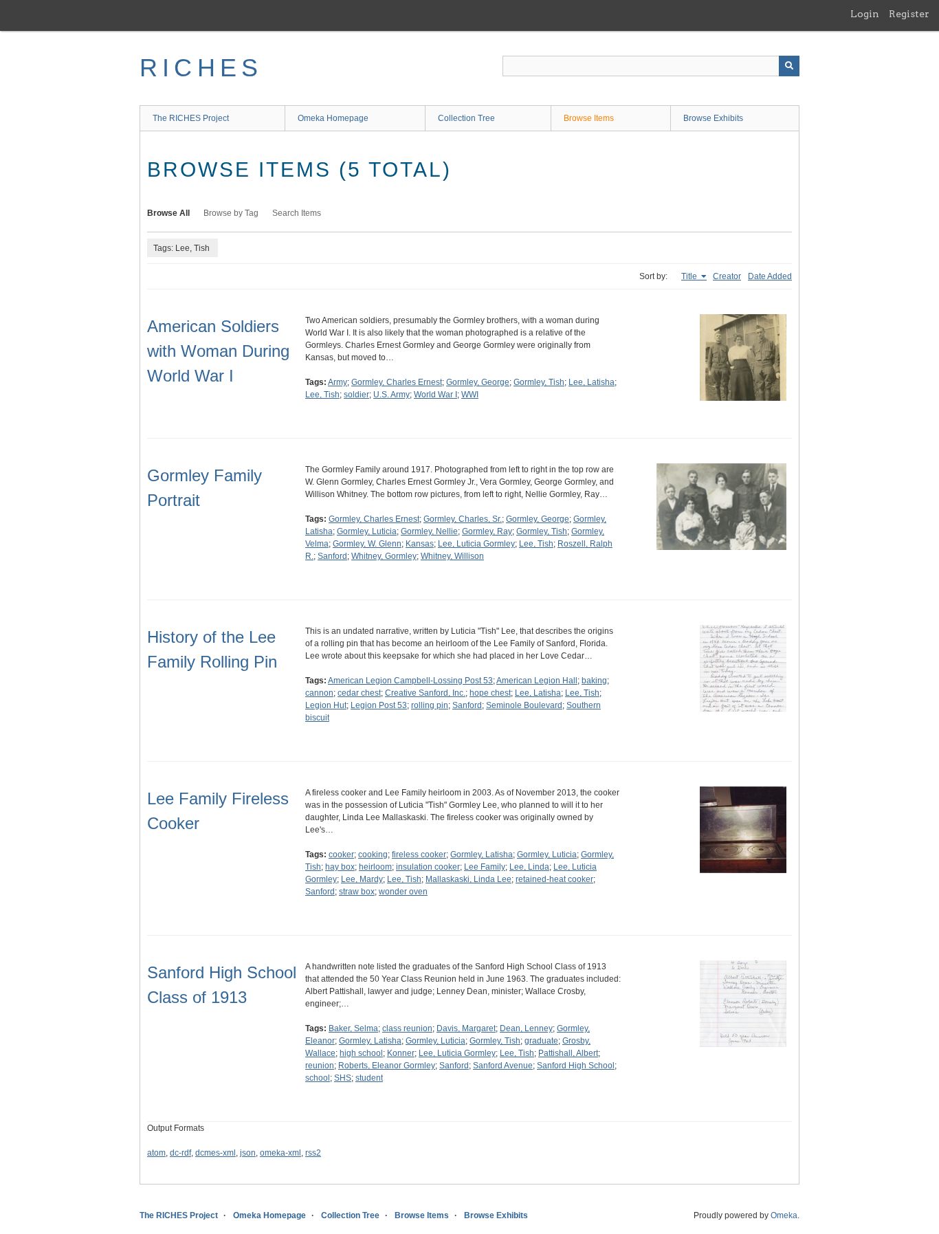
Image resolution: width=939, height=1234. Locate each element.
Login (864, 13)
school (317, 1078)
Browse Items (589, 118)
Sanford (332, 556)
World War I (435, 394)
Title (690, 276)
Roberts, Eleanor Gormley (386, 1065)
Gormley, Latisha (481, 854)
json (248, 1153)
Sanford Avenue (503, 1065)
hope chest (490, 693)
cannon (319, 693)
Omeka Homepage (333, 118)
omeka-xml (280, 1153)
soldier (356, 394)
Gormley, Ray (487, 531)
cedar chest (359, 693)
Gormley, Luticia (367, 531)
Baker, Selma (353, 1028)
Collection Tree (466, 118)
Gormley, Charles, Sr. (462, 519)
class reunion (407, 1028)
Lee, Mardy (362, 879)
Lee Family (484, 867)
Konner (401, 1053)
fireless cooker (419, 854)
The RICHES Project (191, 118)
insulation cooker (428, 867)
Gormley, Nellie (429, 531)
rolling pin (429, 705)
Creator (727, 276)
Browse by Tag (230, 213)
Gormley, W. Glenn (367, 544)
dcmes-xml (215, 1153)
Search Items (296, 213)
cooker (341, 854)
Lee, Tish (322, 394)
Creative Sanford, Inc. (425, 693)
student (369, 1078)
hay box (340, 867)
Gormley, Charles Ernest (396, 382)
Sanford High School (576, 1065)
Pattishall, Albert (568, 1053)
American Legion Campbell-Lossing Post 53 (410, 680)
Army (337, 382)
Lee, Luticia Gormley (476, 544)
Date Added (770, 276)
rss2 (313, 1153)
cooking (373, 854)
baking (594, 680)
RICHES (201, 68)
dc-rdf (180, 1153)
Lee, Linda (529, 867)
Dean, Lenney (526, 1028)
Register (909, 13)
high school (361, 1053)
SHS (342, 1078)
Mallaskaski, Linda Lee (468, 879)
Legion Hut (325, 705)
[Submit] (789, 66)
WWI (469, 394)
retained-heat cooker (554, 879)
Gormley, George (477, 382)
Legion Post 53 (379, 705)
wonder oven (403, 891)
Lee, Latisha (591, 382)
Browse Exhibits (713, 118)
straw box (357, 891)
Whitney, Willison (452, 556)
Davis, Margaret (466, 1028)
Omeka (784, 1215)
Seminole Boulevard (524, 705)
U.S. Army (391, 394)
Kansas (420, 544)
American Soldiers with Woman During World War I (218, 351)
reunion (319, 1065)
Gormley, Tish (538, 382)
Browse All (168, 213)
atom (156, 1153)
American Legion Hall (536, 680)
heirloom (375, 867)
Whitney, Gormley (384, 556)
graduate (541, 1041)
